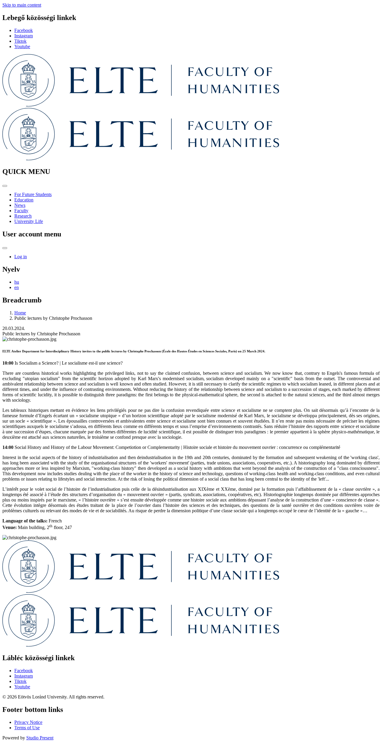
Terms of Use (27, 727)
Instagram (23, 35)
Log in (20, 256)
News (19, 205)
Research (23, 215)
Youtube (22, 46)
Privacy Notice (28, 722)
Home (20, 312)
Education (23, 199)
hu (16, 282)
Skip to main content (21, 4)
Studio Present (39, 737)
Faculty (21, 210)
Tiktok (20, 41)
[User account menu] (4, 248)
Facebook (23, 30)
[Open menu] (4, 186)
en (16, 287)
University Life (28, 221)
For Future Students (33, 194)
